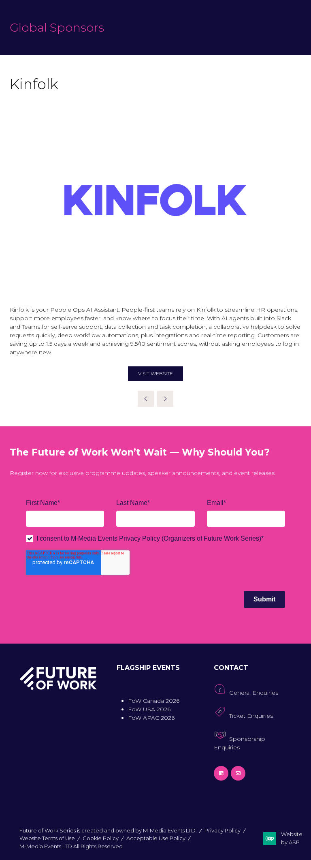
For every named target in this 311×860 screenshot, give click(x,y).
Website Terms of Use (47, 838)
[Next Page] (165, 399)
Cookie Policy (101, 838)
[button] (155, 373)
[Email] (238, 773)
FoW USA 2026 (149, 709)
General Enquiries (253, 692)
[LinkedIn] (221, 773)
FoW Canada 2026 (153, 700)
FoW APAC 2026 (151, 717)
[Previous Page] (146, 399)
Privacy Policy (222, 830)
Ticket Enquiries (251, 715)
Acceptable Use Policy (155, 838)
